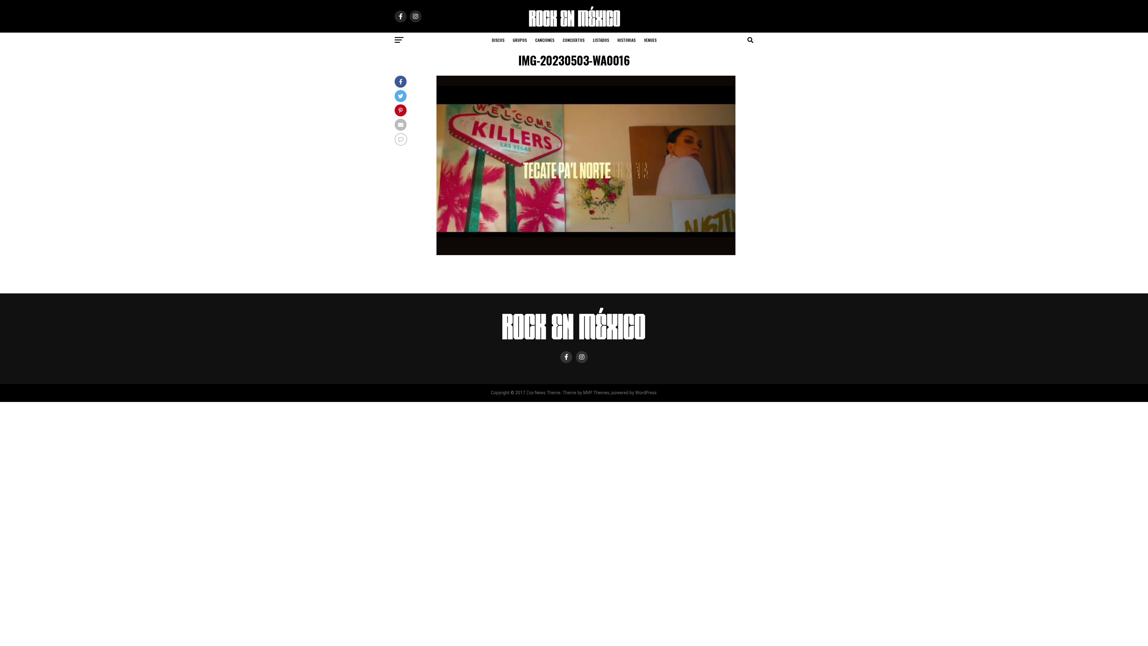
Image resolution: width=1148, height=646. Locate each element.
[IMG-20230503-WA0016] (585, 253)
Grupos (520, 40)
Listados (601, 40)
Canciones (544, 40)
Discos (498, 40)
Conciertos (573, 40)
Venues (650, 40)
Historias (626, 40)
